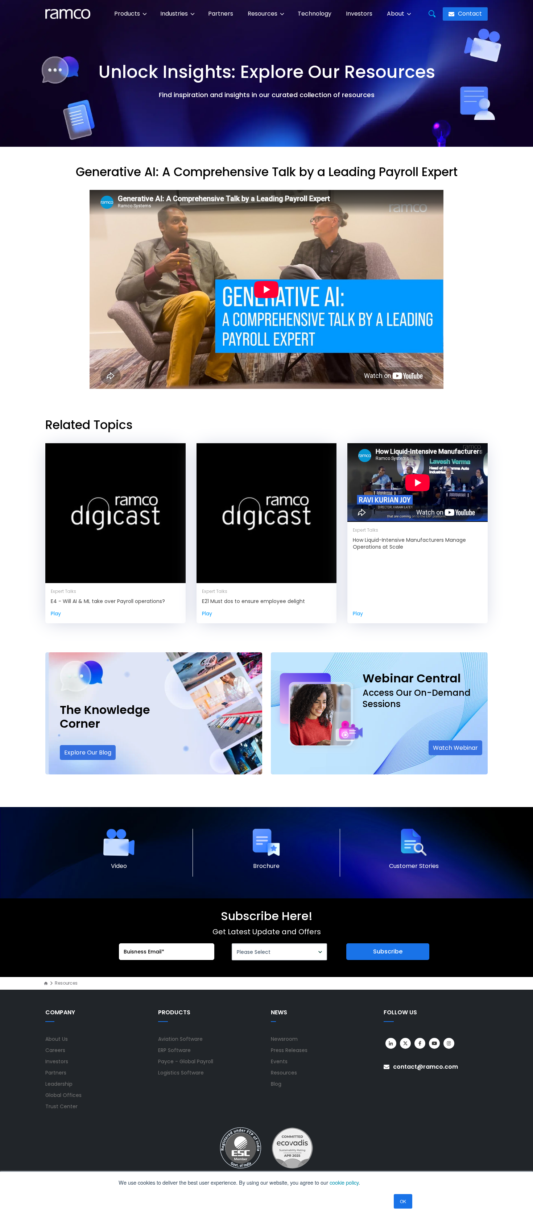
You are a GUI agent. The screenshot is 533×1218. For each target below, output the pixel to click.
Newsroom (284, 1039)
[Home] (46, 983)
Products (127, 13)
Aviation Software (180, 1039)
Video (119, 866)
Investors (359, 13)
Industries (174, 13)
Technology (314, 13)
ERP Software (174, 1050)
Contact (469, 13)
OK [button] (403, 1201)
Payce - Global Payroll (185, 1061)
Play (56, 613)
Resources (263, 13)
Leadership (59, 1084)
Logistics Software (181, 1072)
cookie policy (344, 1182)
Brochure (266, 866)
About (396, 13)
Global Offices (63, 1095)
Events (279, 1061)
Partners (220, 13)
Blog (276, 1084)
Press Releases (289, 1050)
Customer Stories (414, 866)
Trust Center (61, 1106)
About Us (56, 1039)
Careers (55, 1050)
